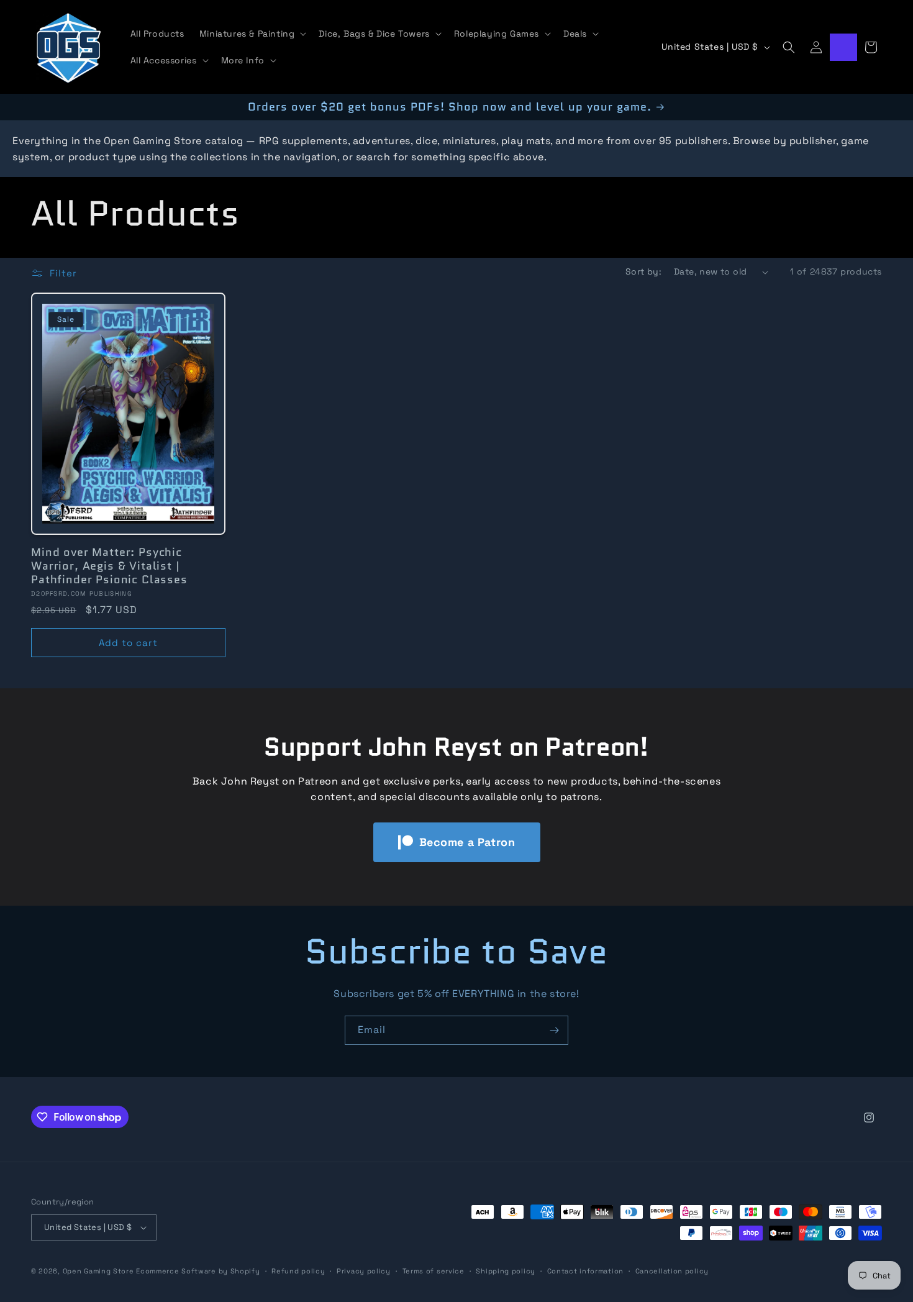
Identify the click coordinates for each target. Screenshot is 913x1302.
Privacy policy (364, 1270)
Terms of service (433, 1270)
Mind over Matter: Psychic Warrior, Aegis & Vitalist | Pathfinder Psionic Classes (109, 565)
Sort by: (643, 271)
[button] (252, 33)
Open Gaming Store (98, 1271)
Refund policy (298, 1270)
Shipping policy (505, 1270)
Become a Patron (467, 842)
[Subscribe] (554, 1030)
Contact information (585, 1270)
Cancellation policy (672, 1270)
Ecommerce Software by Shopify (198, 1271)
